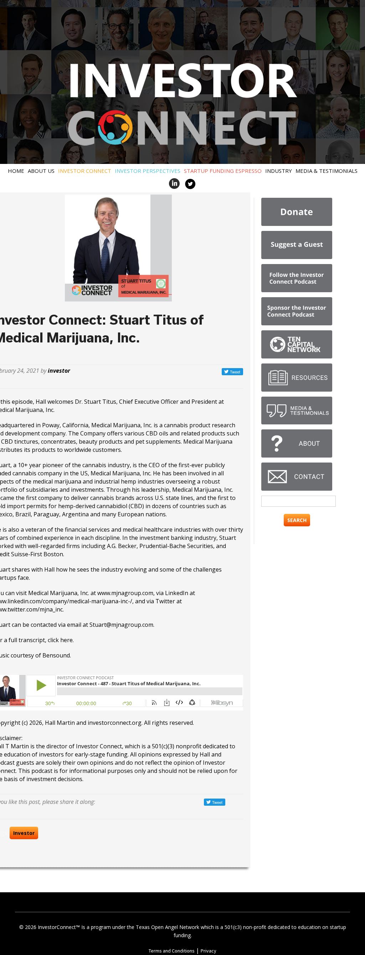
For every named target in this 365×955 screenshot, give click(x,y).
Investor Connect (84, 170)
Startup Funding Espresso (223, 170)
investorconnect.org (115, 723)
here (66, 640)
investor (59, 371)
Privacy (208, 951)
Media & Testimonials (326, 170)
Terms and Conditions (172, 951)
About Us (41, 170)
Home (16, 170)
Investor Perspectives (147, 170)
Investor (24, 833)
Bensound (56, 655)
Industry (278, 170)
